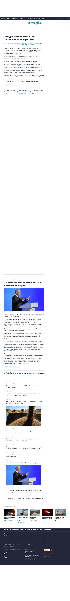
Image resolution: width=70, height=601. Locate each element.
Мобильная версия (5, 18)
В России (11, 28)
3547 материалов (21, 522)
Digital (43, 28)
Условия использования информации (51, 553)
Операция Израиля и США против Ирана (22, 519)
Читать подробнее (35, 148)
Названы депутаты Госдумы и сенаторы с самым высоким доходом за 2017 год (30, 44)
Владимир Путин (8, 366)
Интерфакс (35, 23)
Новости (48, 28)
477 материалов (58, 522)
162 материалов (33, 520)
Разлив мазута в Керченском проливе (59, 519)
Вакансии (29, 529)
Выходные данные (48, 555)
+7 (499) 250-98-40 (41, 541)
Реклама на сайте (38, 529)
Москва (39, 28)
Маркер (5, 556)
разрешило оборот (9, 143)
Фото (58, 28)
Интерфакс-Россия (30, 18)
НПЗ (15, 200)
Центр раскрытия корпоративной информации (32, 556)
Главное (6, 28)
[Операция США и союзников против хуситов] (47, 515)
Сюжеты (54, 28)
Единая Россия (16, 366)
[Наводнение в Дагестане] (35, 515)
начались (39, 157)
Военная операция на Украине (9, 518)
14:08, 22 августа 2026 (15, 104)
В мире (16, 28)
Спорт (28, 28)
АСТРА (5, 557)
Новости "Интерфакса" (29, 551)
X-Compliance (6, 553)
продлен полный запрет (29, 190)
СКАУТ (5, 555)
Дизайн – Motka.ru (47, 556)
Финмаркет (38, 18)
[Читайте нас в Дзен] (26, 559)
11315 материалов (8, 520)
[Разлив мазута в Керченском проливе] (60, 515)
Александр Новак (8, 200)
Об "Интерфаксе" (15, 18)
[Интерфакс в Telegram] (28, 559)
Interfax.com (22, 18)
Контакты (6, 529)
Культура (33, 28)
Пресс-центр (23, 529)
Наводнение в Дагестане (33, 518)
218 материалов (46, 522)
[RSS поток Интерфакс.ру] (32, 559)
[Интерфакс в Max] (34, 559)
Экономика (22, 28)
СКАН (26, 552)
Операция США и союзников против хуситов (47, 519)
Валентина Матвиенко (9, 85)
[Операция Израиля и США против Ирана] (22, 516)
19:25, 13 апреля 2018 (14, 33)
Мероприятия (47, 529)
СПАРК (5, 552)
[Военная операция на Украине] (9, 515)
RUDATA (27, 553)
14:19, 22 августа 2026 (14, 279)
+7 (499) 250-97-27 (50, 541)
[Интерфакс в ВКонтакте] (30, 559)
